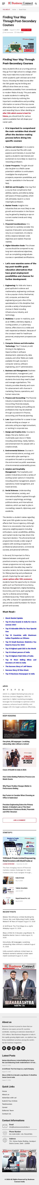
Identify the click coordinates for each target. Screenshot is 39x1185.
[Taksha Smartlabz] (8, 890)
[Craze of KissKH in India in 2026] (19, 757)
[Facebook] (4, 1048)
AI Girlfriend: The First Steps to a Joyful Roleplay (18, 1069)
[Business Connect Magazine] (20, 3)
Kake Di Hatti (20, 878)
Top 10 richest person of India (17, 652)
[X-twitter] (18, 1048)
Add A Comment (19, 820)
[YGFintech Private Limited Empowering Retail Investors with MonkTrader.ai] (19, 846)
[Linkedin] (14, 1048)
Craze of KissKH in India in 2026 (14, 770)
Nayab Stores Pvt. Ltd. (23, 898)
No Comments (9, 32)
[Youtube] (23, 1048)
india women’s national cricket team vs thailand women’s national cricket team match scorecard (18, 953)
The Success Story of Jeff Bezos (18, 666)
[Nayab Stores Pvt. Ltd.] (8, 901)
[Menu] (3, 3)
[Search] (36, 3)
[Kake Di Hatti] (8, 880)
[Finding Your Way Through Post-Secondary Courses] (19, 53)
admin (6, 30)
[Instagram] (9, 1048)
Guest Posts (26, 30)
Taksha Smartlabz (21, 888)
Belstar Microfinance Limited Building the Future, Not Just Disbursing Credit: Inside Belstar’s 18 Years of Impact (18, 919)
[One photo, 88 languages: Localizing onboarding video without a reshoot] (19, 729)
